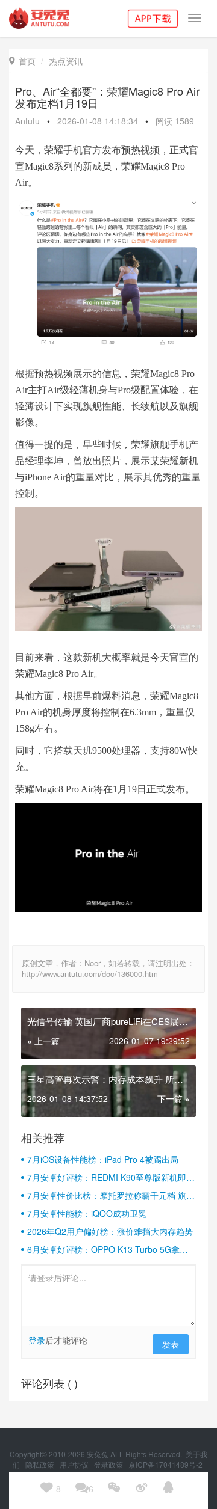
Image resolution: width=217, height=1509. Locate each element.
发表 (170, 1344)
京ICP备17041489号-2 (165, 1464)
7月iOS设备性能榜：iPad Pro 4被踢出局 (102, 1159)
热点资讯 (66, 61)
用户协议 (75, 1464)
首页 (22, 61)
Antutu (27, 121)
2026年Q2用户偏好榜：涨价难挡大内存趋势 (110, 1231)
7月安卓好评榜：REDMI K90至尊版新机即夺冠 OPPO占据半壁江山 (111, 1177)
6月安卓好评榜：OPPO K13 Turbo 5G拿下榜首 (107, 1249)
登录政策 (109, 1464)
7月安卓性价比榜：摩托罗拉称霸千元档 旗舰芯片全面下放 (111, 1195)
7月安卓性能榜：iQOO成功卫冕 (86, 1213)
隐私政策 (40, 1464)
